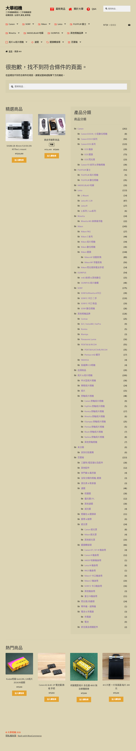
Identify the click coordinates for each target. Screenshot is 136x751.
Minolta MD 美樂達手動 (92, 221)
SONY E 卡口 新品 (89, 303)
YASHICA (85, 360)
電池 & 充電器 (87, 611)
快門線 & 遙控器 (88, 473)
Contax (84, 318)
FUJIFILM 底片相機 (89, 175)
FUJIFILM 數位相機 (89, 180)
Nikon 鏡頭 (86, 252)
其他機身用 (89, 591)
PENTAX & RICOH (89, 344)
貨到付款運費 (87, 452)
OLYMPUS (55, 33)
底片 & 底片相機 (16, 42)
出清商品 (82, 370)
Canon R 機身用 (91, 555)
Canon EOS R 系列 (89, 139)
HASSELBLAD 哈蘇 (35, 33)
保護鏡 (87, 493)
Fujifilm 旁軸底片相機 (94, 406)
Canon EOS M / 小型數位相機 (94, 133)
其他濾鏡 (88, 503)
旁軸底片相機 (87, 396)
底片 (83, 390)
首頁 (10, 51)
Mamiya (84, 334)
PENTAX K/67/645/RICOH (95, 349)
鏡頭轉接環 (55, 42)
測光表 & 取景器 (88, 483)
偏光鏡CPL (89, 498)
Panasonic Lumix (88, 339)
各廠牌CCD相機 (88, 365)
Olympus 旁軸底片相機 (95, 421)
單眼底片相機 (87, 385)
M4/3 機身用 (90, 570)
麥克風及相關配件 (89, 627)
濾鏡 (37, 42)
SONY (28, 24)
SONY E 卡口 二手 (89, 298)
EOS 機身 (88, 149)
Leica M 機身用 (91, 565)
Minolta (12, 33)
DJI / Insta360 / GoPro (91, 324)
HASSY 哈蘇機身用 (92, 560)
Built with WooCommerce (30, 735)
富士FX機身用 (90, 596)
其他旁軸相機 (90, 442)
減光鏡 (87, 509)
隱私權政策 (11, 735)
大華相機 (14, 8)
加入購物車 (19, 160)
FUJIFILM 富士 (79, 24)
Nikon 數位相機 (88, 247)
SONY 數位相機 (88, 308)
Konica (84, 329)
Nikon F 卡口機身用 (93, 575)
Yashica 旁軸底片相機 (94, 437)
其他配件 (85, 467)
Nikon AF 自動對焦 (92, 257)
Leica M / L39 (86, 200)
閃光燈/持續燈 (88, 601)
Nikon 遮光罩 (90, 534)
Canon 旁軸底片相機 (93, 401)
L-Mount (85, 195)
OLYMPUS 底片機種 (90, 282)
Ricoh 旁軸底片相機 (93, 431)
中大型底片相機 (88, 380)
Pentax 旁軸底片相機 (94, 426)
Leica (60, 24)
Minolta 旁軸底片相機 (94, 416)
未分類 (81, 447)
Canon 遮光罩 (90, 529)
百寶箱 (74, 42)
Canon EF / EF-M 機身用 (95, 550)
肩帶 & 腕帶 (86, 519)
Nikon (44, 24)
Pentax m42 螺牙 (92, 354)
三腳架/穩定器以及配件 (92, 462)
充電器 (87, 616)
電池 (86, 621)
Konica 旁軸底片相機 (94, 411)
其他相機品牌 (76, 33)
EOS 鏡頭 (88, 154)
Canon (12, 24)
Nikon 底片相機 (88, 241)
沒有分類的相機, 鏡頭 (91, 478)
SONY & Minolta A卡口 (91, 293)
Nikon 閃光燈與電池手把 (92, 267)
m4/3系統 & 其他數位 (91, 277)
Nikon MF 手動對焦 (93, 262)
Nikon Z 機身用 (91, 580)
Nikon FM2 (86, 231)
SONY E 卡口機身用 (93, 586)
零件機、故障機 (88, 606)
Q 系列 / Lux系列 (88, 211)
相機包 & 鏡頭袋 (88, 514)
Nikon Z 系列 (87, 236)
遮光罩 (84, 524)
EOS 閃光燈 (89, 159)
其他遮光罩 (89, 539)
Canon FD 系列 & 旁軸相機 (93, 164)
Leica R (84, 205)
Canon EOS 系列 (88, 144)
